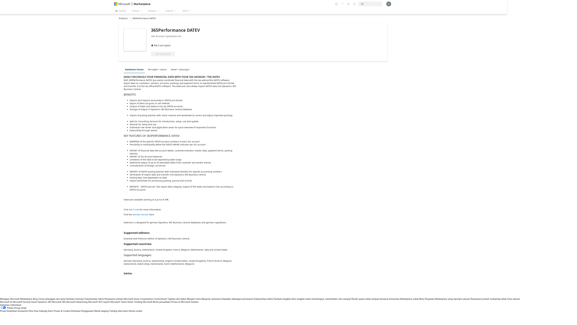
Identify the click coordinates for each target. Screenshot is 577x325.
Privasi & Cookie (62, 310)
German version (141, 214)
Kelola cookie (135, 310)
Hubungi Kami (46, 310)
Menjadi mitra (194, 298)
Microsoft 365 (59, 301)
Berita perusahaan (162, 301)
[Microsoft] (122, 4)
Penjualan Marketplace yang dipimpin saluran (447, 298)
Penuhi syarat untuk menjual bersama (369, 298)
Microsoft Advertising (77, 301)
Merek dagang (101, 310)
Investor (195, 301)
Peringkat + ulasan (157, 69)
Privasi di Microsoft (180, 301)
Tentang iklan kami (118, 310)
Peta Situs (33, 310)
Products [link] (123, 18)
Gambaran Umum (134, 69)
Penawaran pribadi (113, 298)
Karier (130, 301)
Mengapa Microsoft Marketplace (16, 298)
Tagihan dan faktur (177, 298)
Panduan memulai (75, 298)
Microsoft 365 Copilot (99, 301)
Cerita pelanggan (46, 298)
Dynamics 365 (44, 301)
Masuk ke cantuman (211, 298)
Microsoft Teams (118, 301)
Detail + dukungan (180, 69)
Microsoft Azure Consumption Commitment (146, 298)
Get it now (134, 209)
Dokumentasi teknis (94, 298)
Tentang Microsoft (143, 301)
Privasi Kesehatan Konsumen (14, 310)
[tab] (135, 69)
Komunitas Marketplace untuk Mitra (406, 298)
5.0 (155, 45)
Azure (34, 301)
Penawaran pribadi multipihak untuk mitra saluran (495, 298)
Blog (35, 298)
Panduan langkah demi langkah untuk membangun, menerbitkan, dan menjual (312, 298)
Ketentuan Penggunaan (82, 310)
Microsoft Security (22, 301)
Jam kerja (60, 298)
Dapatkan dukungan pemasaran (237, 298)
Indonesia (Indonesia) (10, 304)
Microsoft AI (6, 301)
